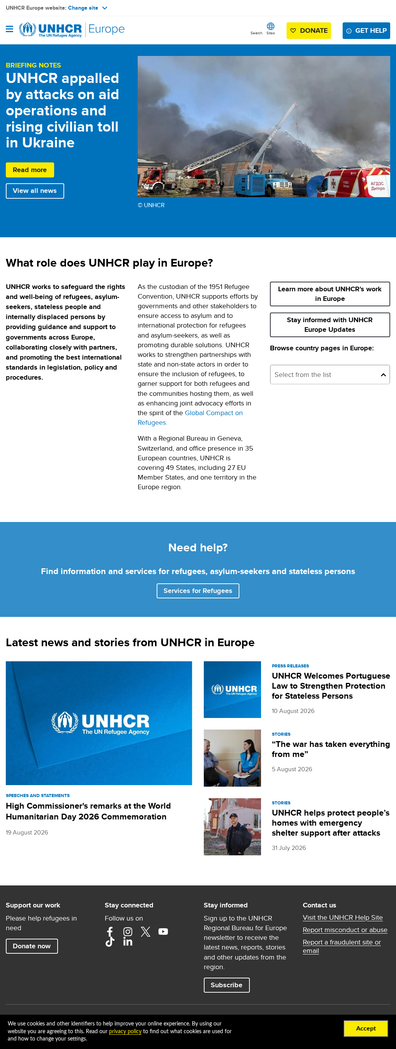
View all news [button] (35, 191)
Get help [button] (371, 30)
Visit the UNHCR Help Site (343, 917)
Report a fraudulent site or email (342, 946)
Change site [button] (83, 8)
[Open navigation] (9, 30)
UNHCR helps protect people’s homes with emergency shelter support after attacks (330, 822)
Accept (366, 1028)
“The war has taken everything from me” (331, 749)
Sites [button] (270, 32)
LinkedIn (128, 942)
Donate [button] (314, 30)
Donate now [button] (32, 946)
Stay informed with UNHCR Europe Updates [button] (338, 324)
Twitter (145, 932)
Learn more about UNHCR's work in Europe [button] (330, 294)
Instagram (128, 932)
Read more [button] (30, 170)
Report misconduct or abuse (345, 930)
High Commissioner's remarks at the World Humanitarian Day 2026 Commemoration (88, 811)
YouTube (163, 932)
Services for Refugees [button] (198, 591)
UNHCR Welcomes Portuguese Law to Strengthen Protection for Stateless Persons (331, 685)
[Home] (45, 30)
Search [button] (257, 32)
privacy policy (125, 1031)
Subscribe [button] (230, 985)
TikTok (110, 942)
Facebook (110, 932)
